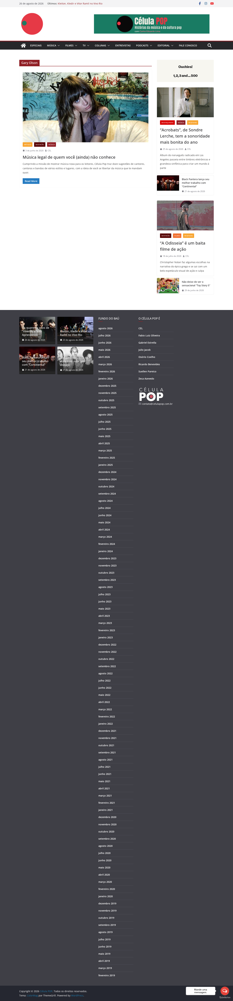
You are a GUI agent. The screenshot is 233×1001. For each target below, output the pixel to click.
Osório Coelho (147, 357)
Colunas (100, 45)
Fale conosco (188, 45)
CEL (49, 150)
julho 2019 (104, 939)
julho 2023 (104, 594)
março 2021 (105, 795)
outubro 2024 (106, 486)
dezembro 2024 (107, 472)
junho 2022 (104, 687)
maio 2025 (104, 436)
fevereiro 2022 (106, 716)
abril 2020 (104, 874)
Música (51, 45)
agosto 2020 (105, 845)
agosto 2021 (105, 759)
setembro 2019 (107, 925)
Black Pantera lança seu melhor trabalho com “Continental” (195, 183)
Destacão (39, 144)
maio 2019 (104, 953)
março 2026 (105, 364)
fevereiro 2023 (106, 630)
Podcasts (142, 45)
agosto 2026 (105, 328)
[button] (58, 45)
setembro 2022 (107, 666)
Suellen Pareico (147, 371)
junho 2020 (104, 860)
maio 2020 (104, 867)
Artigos (27, 144)
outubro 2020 (106, 831)
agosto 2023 (105, 587)
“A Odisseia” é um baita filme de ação (182, 246)
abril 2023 (104, 615)
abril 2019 (104, 960)
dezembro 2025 (107, 385)
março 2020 (105, 881)
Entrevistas (123, 45)
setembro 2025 (107, 407)
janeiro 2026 (105, 378)
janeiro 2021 (105, 810)
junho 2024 (104, 515)
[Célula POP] (23, 45)
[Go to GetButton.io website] (224, 997)
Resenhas (192, 122)
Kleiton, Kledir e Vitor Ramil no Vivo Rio (80, 3)
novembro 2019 (107, 910)
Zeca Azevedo (146, 378)
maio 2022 (104, 694)
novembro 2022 (107, 651)
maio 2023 (104, 608)
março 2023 (105, 623)
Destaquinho (167, 122)
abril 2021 (104, 788)
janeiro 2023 (105, 637)
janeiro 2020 (105, 896)
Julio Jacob (145, 349)
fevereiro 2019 (106, 975)
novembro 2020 (107, 824)
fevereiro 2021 (106, 802)
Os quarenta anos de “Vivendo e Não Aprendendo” (35, 331)
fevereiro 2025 (106, 457)
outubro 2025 (106, 400)
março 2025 (105, 450)
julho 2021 (104, 766)
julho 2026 (104, 335)
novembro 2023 (107, 565)
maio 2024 (104, 522)
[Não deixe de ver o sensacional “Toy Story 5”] (168, 286)
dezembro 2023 (107, 558)
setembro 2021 (107, 752)
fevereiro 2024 (106, 543)
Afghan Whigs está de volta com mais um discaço (74, 361)
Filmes (69, 45)
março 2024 (105, 536)
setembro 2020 (107, 838)
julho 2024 (104, 508)
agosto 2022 (105, 673)
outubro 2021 (106, 745)
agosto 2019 (105, 932)
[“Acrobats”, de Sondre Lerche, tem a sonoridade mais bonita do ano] (185, 102)
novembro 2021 (107, 738)
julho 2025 (104, 421)
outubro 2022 (106, 659)
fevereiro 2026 (106, 371)
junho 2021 (104, 774)
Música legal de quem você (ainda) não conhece (69, 157)
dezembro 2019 (107, 903)
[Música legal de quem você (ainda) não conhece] (85, 107)
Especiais (36, 45)
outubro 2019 (106, 917)
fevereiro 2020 (106, 889)
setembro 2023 (107, 579)
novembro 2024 (107, 479)
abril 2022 (104, 702)
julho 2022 (104, 680)
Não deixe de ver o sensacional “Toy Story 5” (196, 283)
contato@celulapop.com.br (157, 403)
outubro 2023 (106, 572)
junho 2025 (104, 428)
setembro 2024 (107, 493)
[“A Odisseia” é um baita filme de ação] (185, 215)
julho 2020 (104, 853)
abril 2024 (104, 529)
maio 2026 (104, 349)
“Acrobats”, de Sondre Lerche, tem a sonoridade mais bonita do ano (185, 136)
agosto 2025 (105, 414)
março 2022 (105, 709)
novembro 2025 (107, 393)
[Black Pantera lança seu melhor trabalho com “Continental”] (168, 185)
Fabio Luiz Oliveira (149, 335)
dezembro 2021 (107, 730)
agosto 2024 (105, 500)
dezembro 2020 (107, 817)
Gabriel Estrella (147, 342)
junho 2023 (104, 601)
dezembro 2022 (107, 644)
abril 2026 (104, 357)
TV (84, 45)
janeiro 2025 (105, 464)
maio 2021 (104, 781)
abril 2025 (104, 443)
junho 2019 (104, 946)
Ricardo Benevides (149, 364)
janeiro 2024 (105, 551)
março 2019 (105, 968)
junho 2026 (104, 342)
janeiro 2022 (105, 723)
